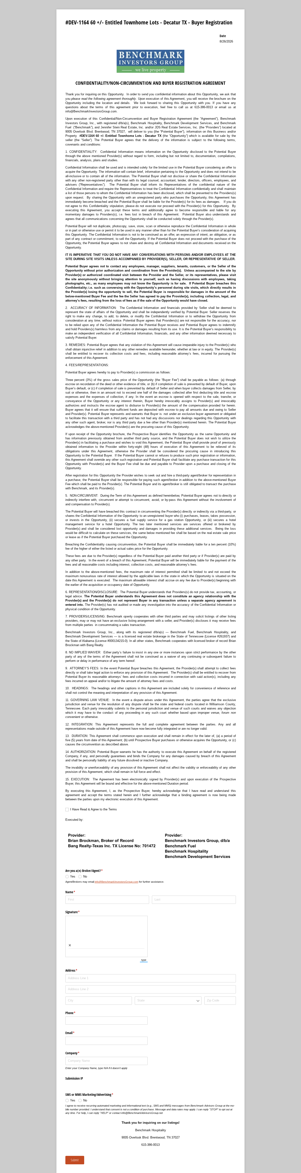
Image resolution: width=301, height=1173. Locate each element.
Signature (78, 912)
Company (78, 1053)
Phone (76, 1013)
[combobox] (168, 1001)
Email (75, 1033)
